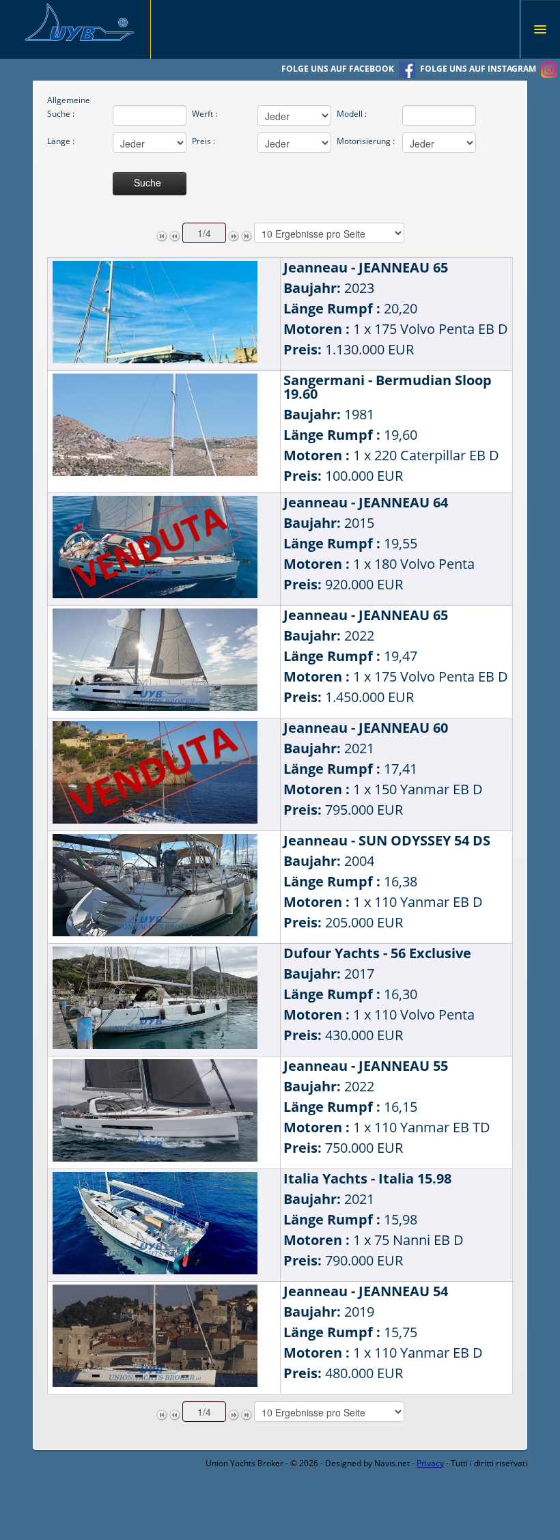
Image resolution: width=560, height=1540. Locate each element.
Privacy (430, 1463)
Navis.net (392, 1463)
